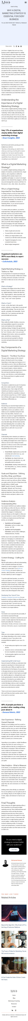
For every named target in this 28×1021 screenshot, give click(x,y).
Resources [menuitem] (14, 1003)
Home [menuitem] (14, 995)
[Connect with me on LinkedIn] (12, 1010)
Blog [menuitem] (14, 998)
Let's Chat (14, 849)
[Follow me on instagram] (15, 1010)
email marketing (16, 456)
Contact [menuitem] (14, 1006)
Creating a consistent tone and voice (10, 597)
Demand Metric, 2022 (11, 712)
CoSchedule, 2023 (9, 261)
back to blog (14, 6)
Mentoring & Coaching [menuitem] (14, 1001)
